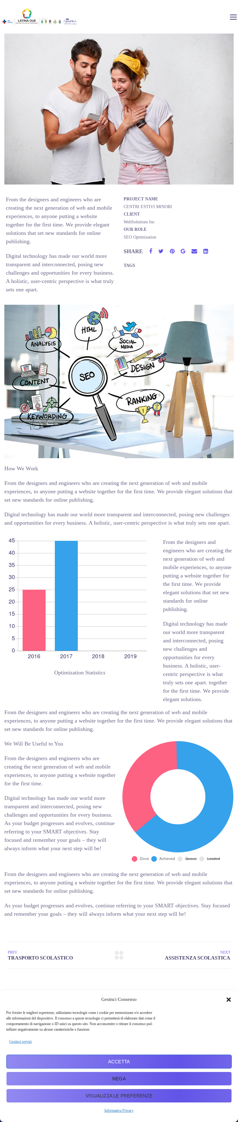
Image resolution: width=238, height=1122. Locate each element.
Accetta (119, 1061)
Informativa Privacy (119, 1110)
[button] (229, 1000)
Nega (119, 1078)
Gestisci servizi (20, 1041)
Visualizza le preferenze (119, 1095)
